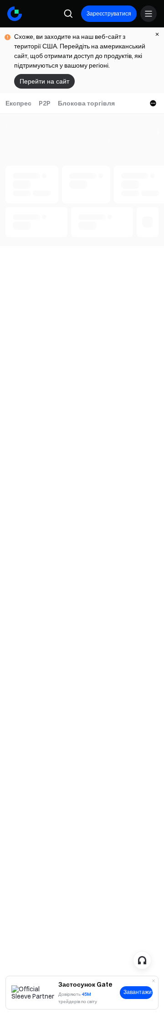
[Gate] (14, 13)
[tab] (18, 103)
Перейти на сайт (44, 81)
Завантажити (138, 992)
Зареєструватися (109, 13)
